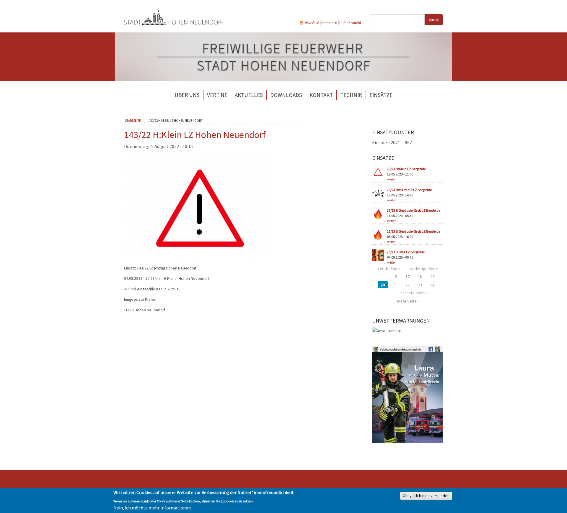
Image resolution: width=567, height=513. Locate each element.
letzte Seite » (407, 301)
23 (420, 284)
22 (407, 284)
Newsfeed (311, 22)
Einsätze (380, 94)
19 (432, 276)
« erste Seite (388, 268)
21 (395, 284)
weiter (391, 179)
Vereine (217, 94)
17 (407, 276)
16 (395, 276)
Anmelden (329, 22)
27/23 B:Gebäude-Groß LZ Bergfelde (413, 210)
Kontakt (354, 22)
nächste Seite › (413, 292)
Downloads (286, 94)
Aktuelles (249, 94)
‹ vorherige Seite (423, 268)
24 (432, 284)
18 (420, 276)
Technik (351, 94)
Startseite (133, 121)
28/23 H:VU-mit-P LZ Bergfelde (409, 190)
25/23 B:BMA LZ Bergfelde (406, 252)
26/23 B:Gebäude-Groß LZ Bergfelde (413, 231)
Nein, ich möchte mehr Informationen (152, 508)
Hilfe (342, 22)
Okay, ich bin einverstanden (426, 495)
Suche (434, 19)
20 (383, 284)
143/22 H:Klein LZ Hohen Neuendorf (176, 121)
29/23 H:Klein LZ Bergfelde (406, 169)
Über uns (187, 94)
